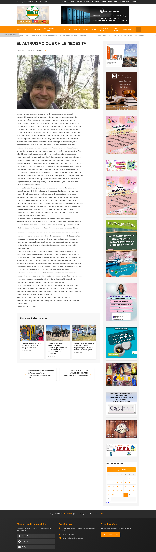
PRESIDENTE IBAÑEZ (66, 514)
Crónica (27, 29)
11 (113, 486)
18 (113, 490)
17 (109, 490)
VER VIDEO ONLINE (100, 2)
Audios (85, 29)
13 (121, 486)
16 (133, 486)
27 (121, 494)
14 (125, 486)
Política (77, 29)
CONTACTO (135, 2)
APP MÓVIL (71, 2)
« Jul (107, 502)
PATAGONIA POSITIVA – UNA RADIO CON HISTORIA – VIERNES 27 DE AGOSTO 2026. (114, 35)
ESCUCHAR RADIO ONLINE (84, 2)
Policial (67, 29)
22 (129, 490)
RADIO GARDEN (113, 2)
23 (133, 490)
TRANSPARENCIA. (125, 2)
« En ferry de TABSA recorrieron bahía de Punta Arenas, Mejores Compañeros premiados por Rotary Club (41, 374)
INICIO (64, 2)
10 (109, 486)
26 (117, 494)
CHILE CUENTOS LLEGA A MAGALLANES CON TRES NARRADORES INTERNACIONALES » (75, 374)
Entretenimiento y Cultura (50, 29)
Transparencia (128, 29)
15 (129, 486)
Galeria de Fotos (104, 29)
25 (113, 494)
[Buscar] (138, 29)
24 (109, 494)
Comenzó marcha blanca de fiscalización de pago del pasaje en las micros (31, 346)
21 (125, 490)
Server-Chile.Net (101, 514)
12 (117, 486)
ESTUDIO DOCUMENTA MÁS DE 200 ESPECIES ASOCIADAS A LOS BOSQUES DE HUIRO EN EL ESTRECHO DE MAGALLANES (43, 35)
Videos (94, 29)
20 (121, 490)
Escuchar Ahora (112, 535)
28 (125, 494)
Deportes (37, 29)
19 (117, 490)
